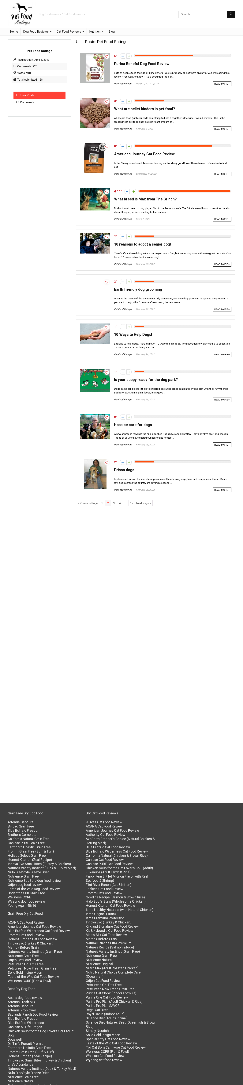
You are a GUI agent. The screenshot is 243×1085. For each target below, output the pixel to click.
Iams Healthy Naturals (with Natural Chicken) (119, 910)
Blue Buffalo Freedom (24, 830)
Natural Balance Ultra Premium (109, 943)
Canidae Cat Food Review (105, 860)
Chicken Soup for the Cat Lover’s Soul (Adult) (119, 868)
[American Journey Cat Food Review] (95, 144)
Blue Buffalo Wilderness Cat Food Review (39, 931)
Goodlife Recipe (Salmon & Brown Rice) (115, 897)
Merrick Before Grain (23, 947)
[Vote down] (122, 56)
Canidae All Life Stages (25, 1027)
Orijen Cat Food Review (25, 960)
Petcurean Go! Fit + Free (26, 964)
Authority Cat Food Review (105, 835)
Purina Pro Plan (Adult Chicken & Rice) (114, 1001)
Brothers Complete (22, 835)
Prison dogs (124, 470)
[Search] (231, 14)
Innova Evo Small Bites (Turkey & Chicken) (39, 864)
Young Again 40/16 (22, 906)
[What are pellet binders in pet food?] (95, 99)
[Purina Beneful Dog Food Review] (95, 54)
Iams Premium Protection (105, 918)
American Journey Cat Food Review (144, 154)
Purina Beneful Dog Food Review (141, 64)
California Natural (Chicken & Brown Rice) (117, 855)
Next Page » (143, 503)
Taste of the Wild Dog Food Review (34, 889)
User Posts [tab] (27, 95)
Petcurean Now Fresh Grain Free (32, 968)
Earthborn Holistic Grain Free (29, 847)
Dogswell (15, 1039)
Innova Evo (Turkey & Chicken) (30, 943)
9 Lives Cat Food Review (104, 822)
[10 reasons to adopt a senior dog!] (95, 235)
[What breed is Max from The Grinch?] (95, 190)
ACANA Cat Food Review (26, 922)
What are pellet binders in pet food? (144, 109)
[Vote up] (129, 56)
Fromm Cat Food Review (26, 935)
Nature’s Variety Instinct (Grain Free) (35, 952)
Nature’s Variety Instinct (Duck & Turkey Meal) (42, 868)
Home (14, 31)
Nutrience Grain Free (23, 876)
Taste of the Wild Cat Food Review (33, 977)
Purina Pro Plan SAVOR (103, 1006)
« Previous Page (88, 503)
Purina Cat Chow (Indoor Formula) (111, 993)
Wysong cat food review (104, 1060)
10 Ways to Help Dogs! (133, 334)
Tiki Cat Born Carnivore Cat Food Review (116, 1047)
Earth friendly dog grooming (138, 289)
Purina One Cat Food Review (107, 997)
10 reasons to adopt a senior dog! (142, 244)
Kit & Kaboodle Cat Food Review (109, 931)
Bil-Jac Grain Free (21, 826)
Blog (112, 31)
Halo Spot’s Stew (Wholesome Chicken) (116, 901)
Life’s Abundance (20, 1064)
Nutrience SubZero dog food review (35, 880)
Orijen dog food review (25, 885)
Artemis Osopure (20, 822)
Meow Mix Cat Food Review (106, 935)
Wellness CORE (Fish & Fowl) (29, 981)
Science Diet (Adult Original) (107, 1018)
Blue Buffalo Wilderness (26, 1023)
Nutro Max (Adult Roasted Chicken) (112, 968)
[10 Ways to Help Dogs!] (95, 325)
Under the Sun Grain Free (26, 893)
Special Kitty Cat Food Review (108, 1039)
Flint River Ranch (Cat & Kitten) (108, 885)
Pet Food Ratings (123, 83)
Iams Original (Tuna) (101, 914)
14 (157, 83)
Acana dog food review (25, 998)
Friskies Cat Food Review (104, 889)
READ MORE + (222, 83)
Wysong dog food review (26, 901)
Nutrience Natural (21, 1081)
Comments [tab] (27, 102)
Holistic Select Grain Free (27, 855)
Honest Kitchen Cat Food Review (32, 939)
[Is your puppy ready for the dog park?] (95, 370)
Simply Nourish (97, 1031)
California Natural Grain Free (29, 839)
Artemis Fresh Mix (21, 1002)
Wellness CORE (19, 897)
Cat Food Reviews (69, 31)
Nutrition (94, 31)
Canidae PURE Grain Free (26, 843)
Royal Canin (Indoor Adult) (105, 1014)
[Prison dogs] (95, 460)
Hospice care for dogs (133, 425)
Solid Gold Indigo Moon (25, 972)
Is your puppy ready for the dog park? (146, 380)
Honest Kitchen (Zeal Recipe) (30, 860)
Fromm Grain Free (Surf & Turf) (31, 851)
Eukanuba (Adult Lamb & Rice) (108, 872)
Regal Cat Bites (97, 1010)
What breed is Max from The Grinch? (145, 199)
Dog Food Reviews (36, 31)
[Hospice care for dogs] (95, 415)
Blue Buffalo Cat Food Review (108, 847)
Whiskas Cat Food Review (105, 1056)
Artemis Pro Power (22, 1010)
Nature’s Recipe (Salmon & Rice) (110, 947)
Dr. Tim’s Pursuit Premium (27, 1044)
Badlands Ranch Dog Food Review (33, 1014)
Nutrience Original (99, 964)
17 (131, 503)
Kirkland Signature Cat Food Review (112, 926)
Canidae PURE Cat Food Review (109, 864)
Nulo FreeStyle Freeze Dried (29, 872)
